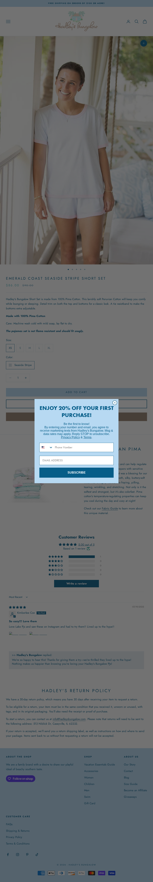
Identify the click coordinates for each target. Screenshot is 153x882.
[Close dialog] (115, 402)
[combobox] (46, 447)
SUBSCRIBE (77, 472)
